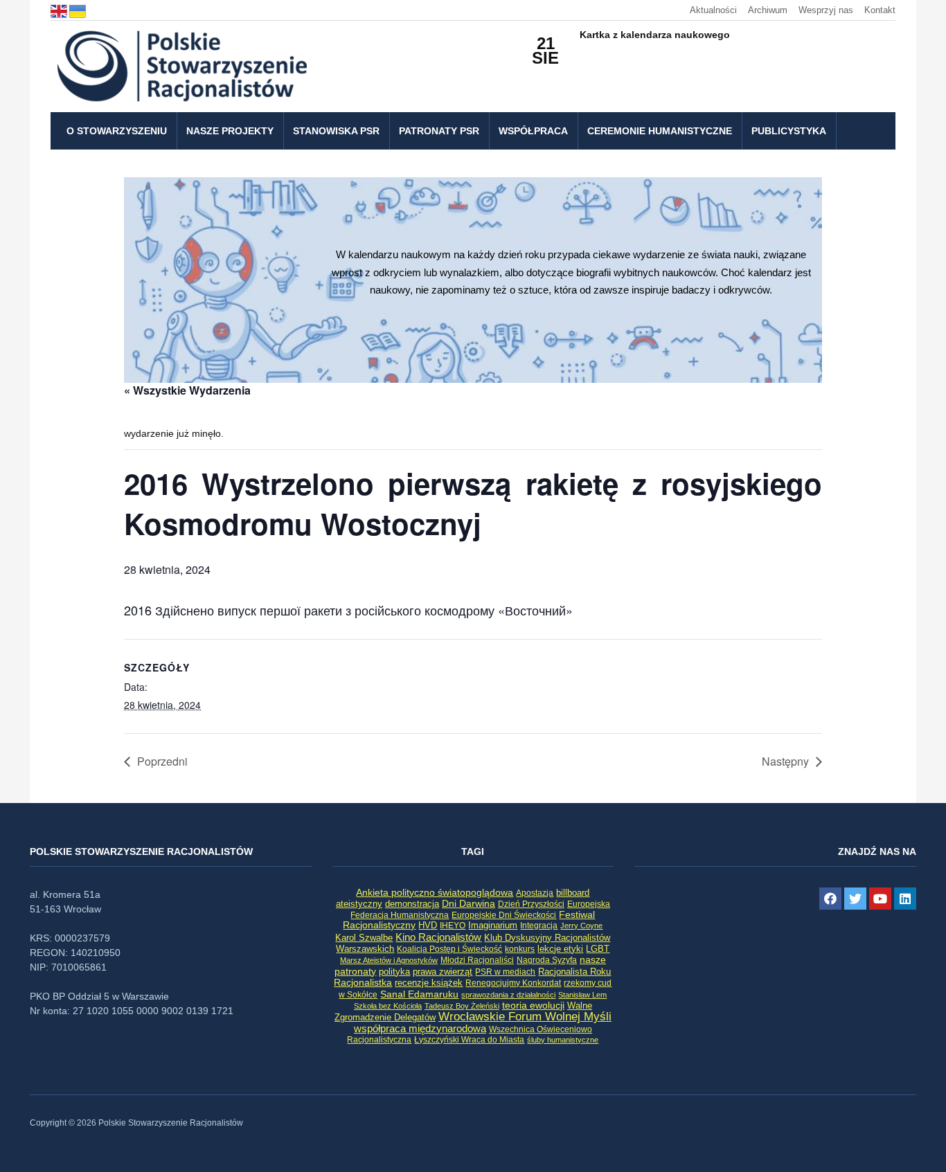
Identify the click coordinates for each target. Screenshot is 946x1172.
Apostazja (534, 893)
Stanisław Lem (582, 995)
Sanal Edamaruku (419, 994)
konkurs (520, 949)
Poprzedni (162, 761)
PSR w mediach (505, 972)
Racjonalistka (363, 982)
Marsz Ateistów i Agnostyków (389, 960)
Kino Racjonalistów (438, 937)
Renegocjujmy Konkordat (513, 983)
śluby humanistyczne (562, 1040)
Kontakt (879, 10)
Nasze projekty (230, 130)
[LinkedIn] (905, 898)
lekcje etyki (560, 949)
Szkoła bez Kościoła (388, 1006)
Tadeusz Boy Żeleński (462, 1006)
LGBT (597, 949)
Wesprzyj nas (825, 10)
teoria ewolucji (533, 1005)
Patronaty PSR (439, 130)
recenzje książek (429, 983)
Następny (785, 761)
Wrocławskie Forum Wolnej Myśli (525, 1016)
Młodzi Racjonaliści (477, 960)
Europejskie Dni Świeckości (504, 914)
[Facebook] (830, 898)
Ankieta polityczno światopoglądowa (434, 892)
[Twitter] (855, 898)
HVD (427, 925)
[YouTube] (880, 898)
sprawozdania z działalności (508, 995)
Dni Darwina (468, 904)
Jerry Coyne (581, 925)
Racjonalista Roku (574, 971)
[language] (60, 10)
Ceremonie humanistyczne (659, 130)
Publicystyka (788, 130)
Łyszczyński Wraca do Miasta (469, 1040)
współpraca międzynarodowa (420, 1028)
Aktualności (713, 10)
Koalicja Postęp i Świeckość (449, 948)
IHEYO (452, 925)
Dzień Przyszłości (531, 903)
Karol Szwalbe (364, 938)
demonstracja (412, 904)
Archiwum (767, 10)
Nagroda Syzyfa (547, 959)
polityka (394, 972)
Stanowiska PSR (336, 130)
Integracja (538, 925)
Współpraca (533, 130)
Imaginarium (492, 925)
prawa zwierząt (442, 972)
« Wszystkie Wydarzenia (187, 390)
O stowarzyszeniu (116, 130)
